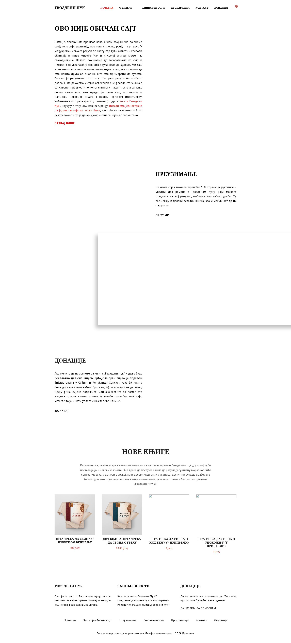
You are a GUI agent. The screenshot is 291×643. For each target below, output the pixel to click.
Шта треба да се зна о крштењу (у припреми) (169, 540)
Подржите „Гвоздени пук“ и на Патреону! (143, 600)
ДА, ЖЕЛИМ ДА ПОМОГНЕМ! (198, 608)
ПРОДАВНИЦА (180, 7)
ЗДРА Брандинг (184, 633)
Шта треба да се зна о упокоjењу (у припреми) (216, 542)
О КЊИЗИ (125, 7)
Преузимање (128, 620)
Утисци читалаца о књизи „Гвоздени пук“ (143, 604)
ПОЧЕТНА (106, 7)
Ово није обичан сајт (97, 620)
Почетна (70, 620)
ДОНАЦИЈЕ (221, 7)
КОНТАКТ (202, 7)
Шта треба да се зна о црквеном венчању (74, 540)
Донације (220, 620)
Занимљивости (153, 620)
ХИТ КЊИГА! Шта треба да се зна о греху (122, 540)
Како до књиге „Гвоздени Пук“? (137, 596)
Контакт (201, 620)
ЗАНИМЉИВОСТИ (153, 7)
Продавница (180, 620)
